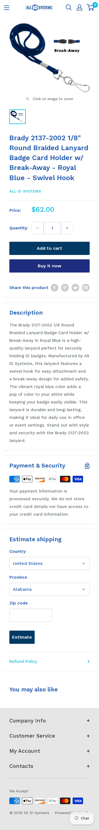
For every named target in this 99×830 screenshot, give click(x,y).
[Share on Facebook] (54, 288)
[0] (90, 7)
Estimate (22, 637)
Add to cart (49, 248)
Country (17, 551)
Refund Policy (23, 661)
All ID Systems (25, 191)
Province (18, 577)
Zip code (18, 603)
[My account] (79, 7)
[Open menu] (6, 8)
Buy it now (49, 265)
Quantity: (18, 228)
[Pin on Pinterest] (65, 288)
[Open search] (69, 7)
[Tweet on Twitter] (75, 288)
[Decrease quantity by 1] (37, 228)
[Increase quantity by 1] (67, 228)
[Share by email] (86, 288)
